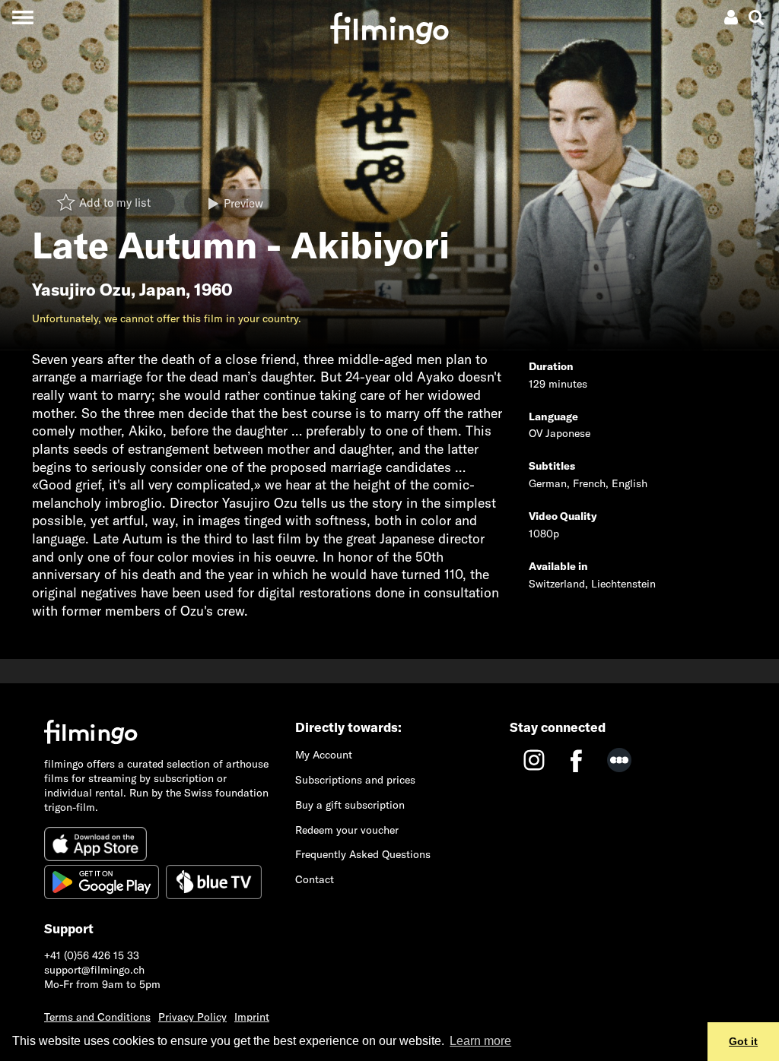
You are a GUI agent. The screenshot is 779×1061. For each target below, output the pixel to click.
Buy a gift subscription (350, 805)
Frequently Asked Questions (363, 854)
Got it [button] (743, 1041)
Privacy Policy (192, 1017)
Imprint (251, 1017)
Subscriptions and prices (355, 780)
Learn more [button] (480, 1040)
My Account (323, 755)
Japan (162, 289)
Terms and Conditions (97, 1017)
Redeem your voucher (347, 830)
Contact (314, 879)
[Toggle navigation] (22, 17)
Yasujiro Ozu (81, 289)
